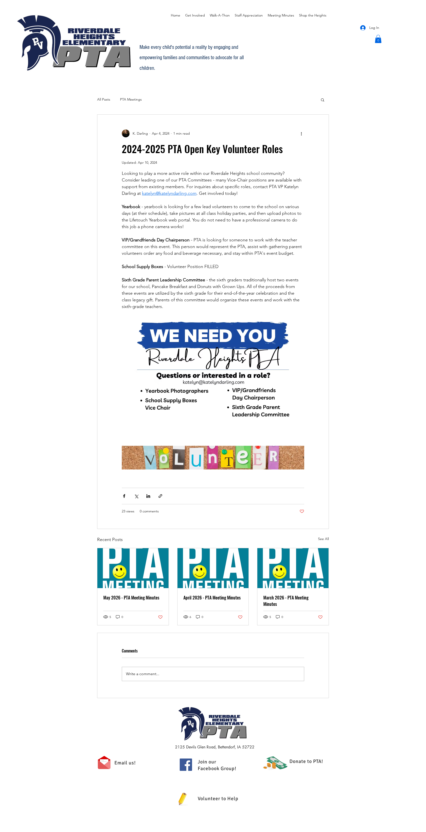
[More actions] (301, 133)
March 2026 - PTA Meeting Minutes (285, 600)
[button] (378, 39)
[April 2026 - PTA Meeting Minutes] (213, 568)
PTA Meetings (131, 99)
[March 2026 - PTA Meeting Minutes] (293, 568)
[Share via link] (160, 496)
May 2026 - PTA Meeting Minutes (131, 597)
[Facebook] (186, 765)
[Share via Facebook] (124, 496)
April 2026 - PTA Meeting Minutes (212, 597)
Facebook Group (216, 768)
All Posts (103, 99)
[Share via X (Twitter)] (136, 496)
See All (323, 539)
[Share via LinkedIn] (148, 496)
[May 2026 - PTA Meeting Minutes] (133, 568)
